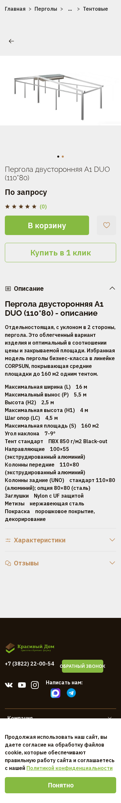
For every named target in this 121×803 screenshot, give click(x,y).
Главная (15, 9)
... (70, 9)
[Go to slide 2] (63, 157)
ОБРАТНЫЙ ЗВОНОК (82, 666)
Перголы (46, 9)
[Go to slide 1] (58, 157)
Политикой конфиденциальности (69, 768)
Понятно (61, 785)
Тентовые (95, 9)
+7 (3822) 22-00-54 (29, 663)
